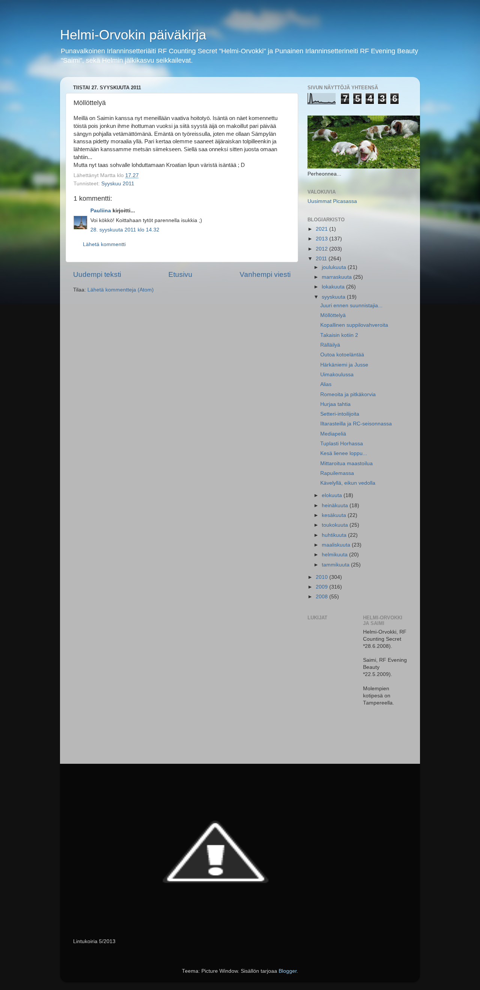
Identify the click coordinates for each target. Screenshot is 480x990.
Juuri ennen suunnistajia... (351, 305)
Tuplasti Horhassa (341, 443)
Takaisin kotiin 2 (339, 335)
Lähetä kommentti (104, 244)
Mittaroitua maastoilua (346, 463)
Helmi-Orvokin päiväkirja (133, 34)
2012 (322, 249)
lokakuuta (334, 287)
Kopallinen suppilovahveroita (354, 325)
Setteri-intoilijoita (339, 414)
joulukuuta (335, 267)
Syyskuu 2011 (117, 183)
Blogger (288, 971)
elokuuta (333, 495)
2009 (322, 587)
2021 (322, 229)
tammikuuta (336, 565)
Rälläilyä (330, 345)
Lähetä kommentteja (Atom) (120, 290)
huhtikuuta (335, 535)
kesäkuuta (335, 515)
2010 (322, 577)
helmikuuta (335, 554)
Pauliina (100, 210)
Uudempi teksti (97, 274)
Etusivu (180, 274)
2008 (322, 596)
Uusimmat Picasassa (332, 201)
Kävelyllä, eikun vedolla (347, 483)
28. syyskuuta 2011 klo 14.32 (124, 230)
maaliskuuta (337, 545)
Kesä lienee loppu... (343, 453)
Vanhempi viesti (265, 274)
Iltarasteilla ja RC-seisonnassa (356, 424)
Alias (326, 384)
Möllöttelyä (333, 315)
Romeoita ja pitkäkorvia (348, 394)
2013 (322, 239)
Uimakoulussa (337, 374)
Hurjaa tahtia (335, 404)
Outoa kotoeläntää (342, 355)
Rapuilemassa (337, 473)
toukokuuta (336, 525)
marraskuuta (337, 277)
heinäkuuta (336, 505)
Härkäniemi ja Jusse (344, 365)
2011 (322, 258)
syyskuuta (334, 297)
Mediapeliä (333, 434)
